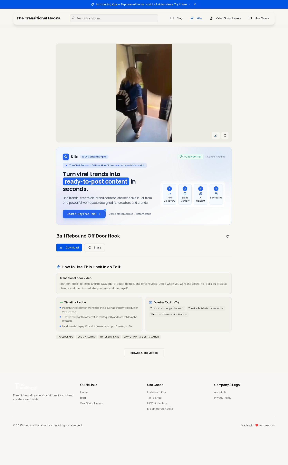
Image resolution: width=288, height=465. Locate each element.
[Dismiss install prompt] (181, 433)
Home (84, 392)
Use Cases (262, 18)
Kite (114, 4)
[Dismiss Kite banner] (195, 4)
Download (72, 247)
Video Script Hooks (228, 18)
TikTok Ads (154, 397)
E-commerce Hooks (160, 408)
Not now (164, 452)
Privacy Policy (222, 397)
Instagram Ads (156, 392)
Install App (126, 452)
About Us (220, 392)
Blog (180, 18)
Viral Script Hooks (91, 403)
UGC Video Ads (157, 403)
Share (97, 247)
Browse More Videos (144, 353)
